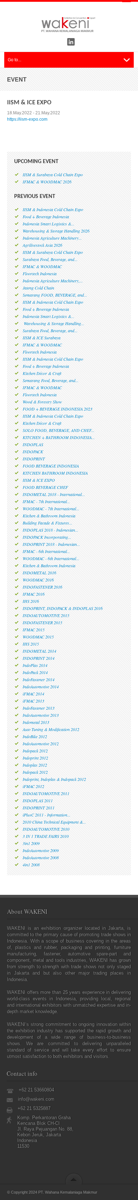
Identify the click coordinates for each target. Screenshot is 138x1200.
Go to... (14, 59)
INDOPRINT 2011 (38, 807)
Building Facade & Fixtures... (47, 523)
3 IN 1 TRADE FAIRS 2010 (46, 836)
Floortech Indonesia (40, 273)
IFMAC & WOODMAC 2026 (47, 181)
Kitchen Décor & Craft (42, 373)
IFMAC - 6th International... (46, 551)
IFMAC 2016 (34, 594)
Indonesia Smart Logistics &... (48, 223)
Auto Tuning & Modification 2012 (51, 729)
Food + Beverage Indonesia (46, 216)
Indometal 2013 (36, 722)
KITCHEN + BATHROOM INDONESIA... (59, 437)
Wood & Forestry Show (42, 402)
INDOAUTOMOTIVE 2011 (46, 793)
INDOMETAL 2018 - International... (54, 494)
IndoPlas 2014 (35, 665)
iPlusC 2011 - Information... (46, 815)
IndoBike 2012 (35, 736)
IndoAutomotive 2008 (41, 857)
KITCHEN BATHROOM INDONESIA (55, 473)
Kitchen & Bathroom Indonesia (49, 515)
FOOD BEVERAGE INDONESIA (51, 466)
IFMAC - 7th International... (46, 501)
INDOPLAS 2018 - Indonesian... (50, 530)
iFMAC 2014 (33, 693)
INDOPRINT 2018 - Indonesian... (51, 544)
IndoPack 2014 (35, 672)
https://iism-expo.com (27, 119)
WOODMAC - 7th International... (51, 508)
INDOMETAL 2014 (39, 651)
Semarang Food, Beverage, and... (51, 380)
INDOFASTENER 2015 (42, 622)
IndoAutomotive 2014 (41, 686)
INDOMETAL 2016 (39, 572)
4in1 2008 (31, 864)
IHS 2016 (31, 601)
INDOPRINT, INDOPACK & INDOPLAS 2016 (63, 608)
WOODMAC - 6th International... (51, 558)
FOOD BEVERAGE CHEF (45, 487)
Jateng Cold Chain (38, 288)
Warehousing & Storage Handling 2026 (56, 231)
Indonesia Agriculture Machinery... (52, 238)
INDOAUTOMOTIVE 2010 (46, 829)
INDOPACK (33, 451)
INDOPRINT (34, 458)
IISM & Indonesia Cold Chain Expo (53, 209)
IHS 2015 (31, 644)
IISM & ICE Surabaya (42, 337)
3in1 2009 (31, 843)
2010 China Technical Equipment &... (54, 822)
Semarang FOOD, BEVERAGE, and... (55, 295)
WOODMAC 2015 (38, 637)
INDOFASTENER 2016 (42, 587)
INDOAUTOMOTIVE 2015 (46, 615)
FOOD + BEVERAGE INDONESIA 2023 (57, 409)
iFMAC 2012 (33, 786)
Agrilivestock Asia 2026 (42, 245)
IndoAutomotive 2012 (41, 743)
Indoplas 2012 (35, 765)
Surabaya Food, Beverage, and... (50, 259)
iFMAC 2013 (33, 701)
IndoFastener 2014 (38, 679)
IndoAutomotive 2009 (41, 850)
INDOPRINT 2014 (38, 658)
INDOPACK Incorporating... (47, 537)
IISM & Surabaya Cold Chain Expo (53, 174)
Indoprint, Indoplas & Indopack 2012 (54, 779)
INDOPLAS (33, 444)
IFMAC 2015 (34, 629)
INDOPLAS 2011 (38, 800)
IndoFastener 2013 (38, 708)
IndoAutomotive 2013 (41, 715)
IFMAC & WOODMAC (42, 266)
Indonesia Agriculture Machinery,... (53, 280)
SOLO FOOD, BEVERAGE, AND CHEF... (58, 430)
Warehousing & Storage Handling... (53, 323)
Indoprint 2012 (35, 758)
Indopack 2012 (35, 750)
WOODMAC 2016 (38, 580)
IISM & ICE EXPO (39, 480)
